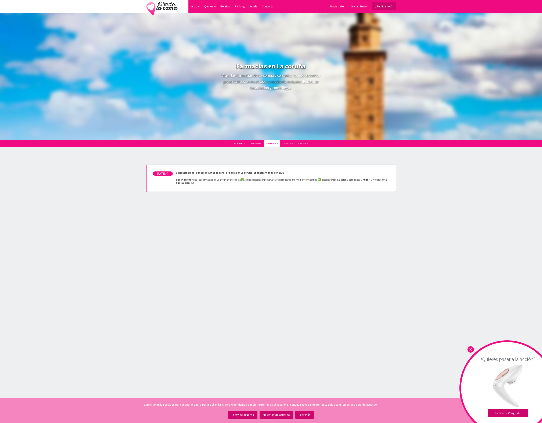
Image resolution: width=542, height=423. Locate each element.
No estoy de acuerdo (276, 415)
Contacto (268, 6)
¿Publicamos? (384, 6)
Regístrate (337, 6)
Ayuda (253, 6)
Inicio (194, 6)
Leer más (304, 415)
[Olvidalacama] (162, 6)
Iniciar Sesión (359, 6)
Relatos (225, 6)
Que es (208, 6)
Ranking (240, 6)
